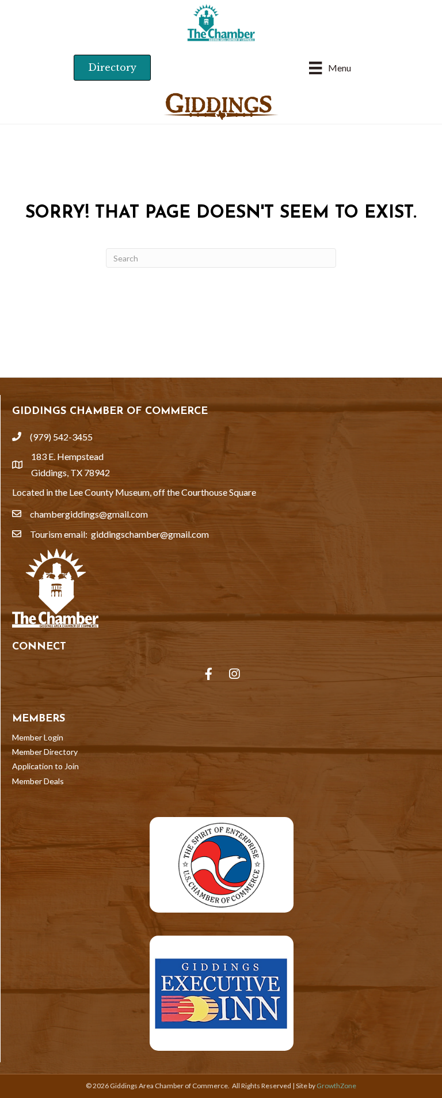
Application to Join (45, 766)
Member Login (37, 737)
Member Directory (45, 752)
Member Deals (38, 781)
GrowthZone (336, 1085)
